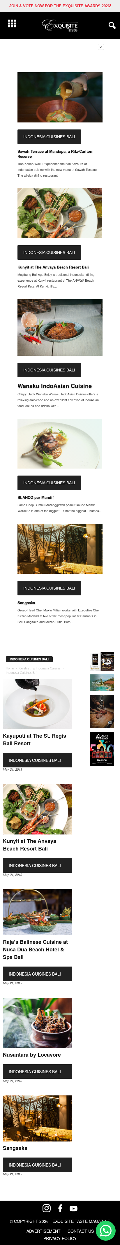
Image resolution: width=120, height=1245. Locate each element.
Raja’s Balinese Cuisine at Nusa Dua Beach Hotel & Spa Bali (35, 949)
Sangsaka (26, 602)
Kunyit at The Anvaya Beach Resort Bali (53, 267)
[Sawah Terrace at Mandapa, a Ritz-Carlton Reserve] (60, 97)
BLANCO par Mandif (35, 497)
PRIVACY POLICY (60, 1238)
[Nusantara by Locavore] (37, 1023)
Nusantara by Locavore (32, 1054)
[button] (111, 25)
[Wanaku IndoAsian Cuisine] (60, 327)
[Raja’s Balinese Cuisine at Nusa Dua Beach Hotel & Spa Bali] (37, 912)
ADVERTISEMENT (44, 1231)
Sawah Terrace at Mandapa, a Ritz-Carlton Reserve (54, 153)
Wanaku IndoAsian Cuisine (54, 385)
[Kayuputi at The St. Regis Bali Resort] (37, 704)
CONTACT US (81, 1231)
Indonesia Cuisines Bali (49, 136)
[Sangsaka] (60, 549)
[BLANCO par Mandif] (60, 444)
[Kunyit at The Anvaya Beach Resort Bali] (60, 213)
